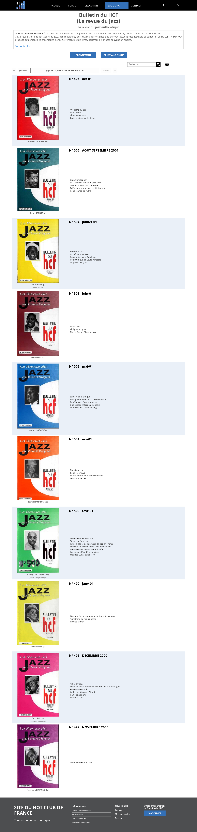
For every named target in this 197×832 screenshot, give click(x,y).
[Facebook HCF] (163, 5)
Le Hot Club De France (81, 810)
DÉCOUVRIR (91, 5)
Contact (118, 810)
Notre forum (77, 814)
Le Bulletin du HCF (80, 818)
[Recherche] (178, 5)
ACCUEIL (55, 5)
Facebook (119, 818)
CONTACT (136, 5)
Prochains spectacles (81, 822)
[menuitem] (57, 5)
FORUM (72, 5)
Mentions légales (122, 814)
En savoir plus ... (24, 46)
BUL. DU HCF (114, 5)
